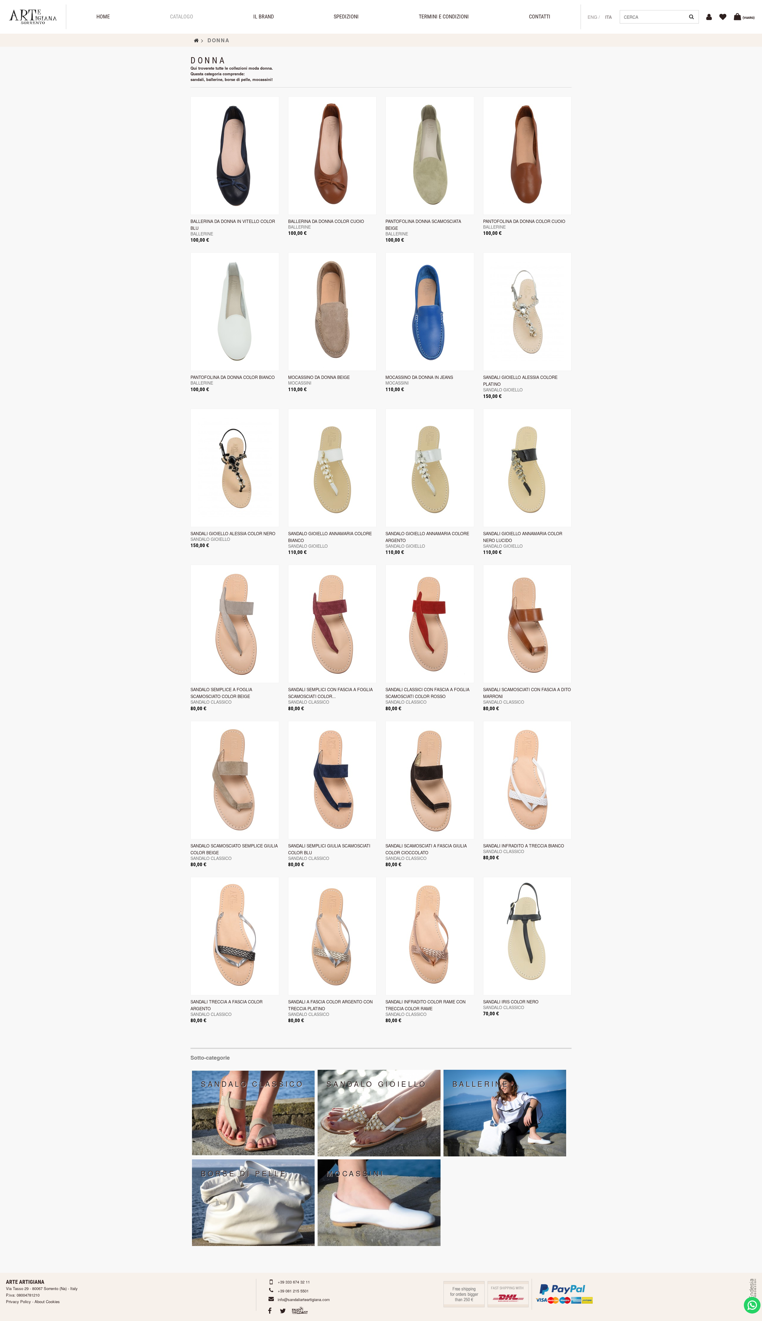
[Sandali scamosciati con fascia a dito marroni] (527, 624)
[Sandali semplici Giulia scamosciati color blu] (332, 780)
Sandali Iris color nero (510, 1002)
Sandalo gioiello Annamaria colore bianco (330, 536)
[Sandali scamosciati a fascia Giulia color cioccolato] (429, 780)
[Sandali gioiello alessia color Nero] (234, 468)
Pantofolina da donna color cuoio (524, 221)
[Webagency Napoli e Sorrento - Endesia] (752, 1294)
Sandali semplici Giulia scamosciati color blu (329, 849)
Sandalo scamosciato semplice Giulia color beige (234, 849)
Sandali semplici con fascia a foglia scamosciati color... (330, 692)
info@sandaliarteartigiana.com (304, 1299)
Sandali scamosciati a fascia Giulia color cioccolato (426, 849)
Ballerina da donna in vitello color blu (232, 224)
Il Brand (263, 16)
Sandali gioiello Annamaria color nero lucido (522, 536)
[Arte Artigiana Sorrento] (33, 17)
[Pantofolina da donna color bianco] (234, 311)
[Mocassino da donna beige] (332, 311)
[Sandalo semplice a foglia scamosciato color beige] (234, 624)
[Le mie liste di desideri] (723, 17)
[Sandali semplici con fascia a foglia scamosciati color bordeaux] (332, 624)
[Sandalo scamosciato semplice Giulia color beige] (234, 780)
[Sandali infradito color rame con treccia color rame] (429, 936)
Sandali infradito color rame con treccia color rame (425, 1005)
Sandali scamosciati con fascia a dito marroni (527, 692)
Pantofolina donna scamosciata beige (423, 224)
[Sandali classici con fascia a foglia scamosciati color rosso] (429, 624)
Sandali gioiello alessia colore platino (520, 380)
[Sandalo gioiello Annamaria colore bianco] (332, 468)
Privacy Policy (18, 1301)
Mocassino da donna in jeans (419, 377)
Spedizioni (346, 16)
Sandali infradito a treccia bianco (523, 846)
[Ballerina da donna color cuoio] (332, 155)
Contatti (539, 16)
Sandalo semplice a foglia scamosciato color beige (221, 692)
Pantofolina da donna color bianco (232, 377)
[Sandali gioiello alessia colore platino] (527, 311)
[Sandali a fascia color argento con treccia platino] (332, 936)
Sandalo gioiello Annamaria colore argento (427, 536)
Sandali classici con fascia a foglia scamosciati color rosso (427, 692)
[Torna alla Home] (196, 40)
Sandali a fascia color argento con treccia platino (330, 1005)
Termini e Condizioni (444, 16)
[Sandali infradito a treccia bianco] (527, 780)
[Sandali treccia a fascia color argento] (234, 936)
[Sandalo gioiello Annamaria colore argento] (429, 468)
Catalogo (181, 16)
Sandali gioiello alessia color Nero (232, 533)
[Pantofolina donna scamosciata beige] (429, 155)
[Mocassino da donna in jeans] (429, 311)
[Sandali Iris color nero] (527, 936)
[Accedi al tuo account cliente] (709, 17)
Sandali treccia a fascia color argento (226, 1005)
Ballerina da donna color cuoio (326, 221)
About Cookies (47, 1301)
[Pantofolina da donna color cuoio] (527, 155)
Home (103, 16)
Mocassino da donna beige (319, 377)
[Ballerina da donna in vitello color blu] (234, 155)
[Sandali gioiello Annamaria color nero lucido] (527, 468)
